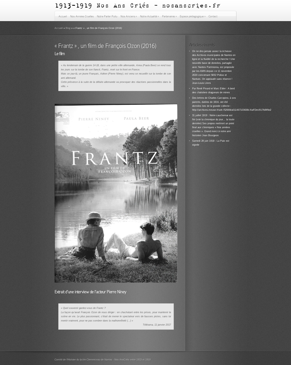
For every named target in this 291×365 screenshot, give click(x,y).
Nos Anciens (128, 16)
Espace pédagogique (192, 16)
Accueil (63, 16)
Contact (213, 16)
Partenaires (169, 16)
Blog (68, 28)
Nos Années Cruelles (82, 16)
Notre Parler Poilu (107, 16)
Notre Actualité (149, 16)
